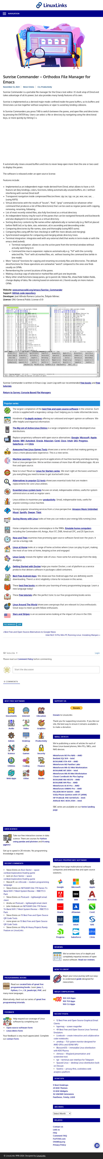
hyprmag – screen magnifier (69, 1026)
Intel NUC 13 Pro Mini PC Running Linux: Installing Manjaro (72, 635)
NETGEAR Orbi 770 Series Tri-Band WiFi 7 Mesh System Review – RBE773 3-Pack (26, 891)
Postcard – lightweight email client (31, 903)
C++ (20, 990)
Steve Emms (28, 87)
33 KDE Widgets (60, 1091)
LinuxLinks (40, 1156)
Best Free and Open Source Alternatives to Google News (30, 632)
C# (24, 990)
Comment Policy (25, 659)
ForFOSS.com (59, 1138)
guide (79, 979)
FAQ (55, 1132)
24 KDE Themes (60, 1088)
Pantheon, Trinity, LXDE (64, 1097)
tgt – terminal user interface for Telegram (75, 1059)
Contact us (58, 1126)
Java (39, 987)
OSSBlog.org (59, 1141)
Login (97, 653)
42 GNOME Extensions (63, 1094)
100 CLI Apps (69, 1004)
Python (14, 990)
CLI (39, 87)
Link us (56, 1129)
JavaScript (31, 990)
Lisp (19, 624)
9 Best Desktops (60, 1085)
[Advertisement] (51, 141)
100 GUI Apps (69, 998)
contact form (13, 1039)
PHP (39, 990)
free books (85, 382)
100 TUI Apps (69, 1001)
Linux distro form (14, 1030)
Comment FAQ (60, 1135)
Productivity (46, 87)
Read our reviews (86, 959)
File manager (10, 624)
